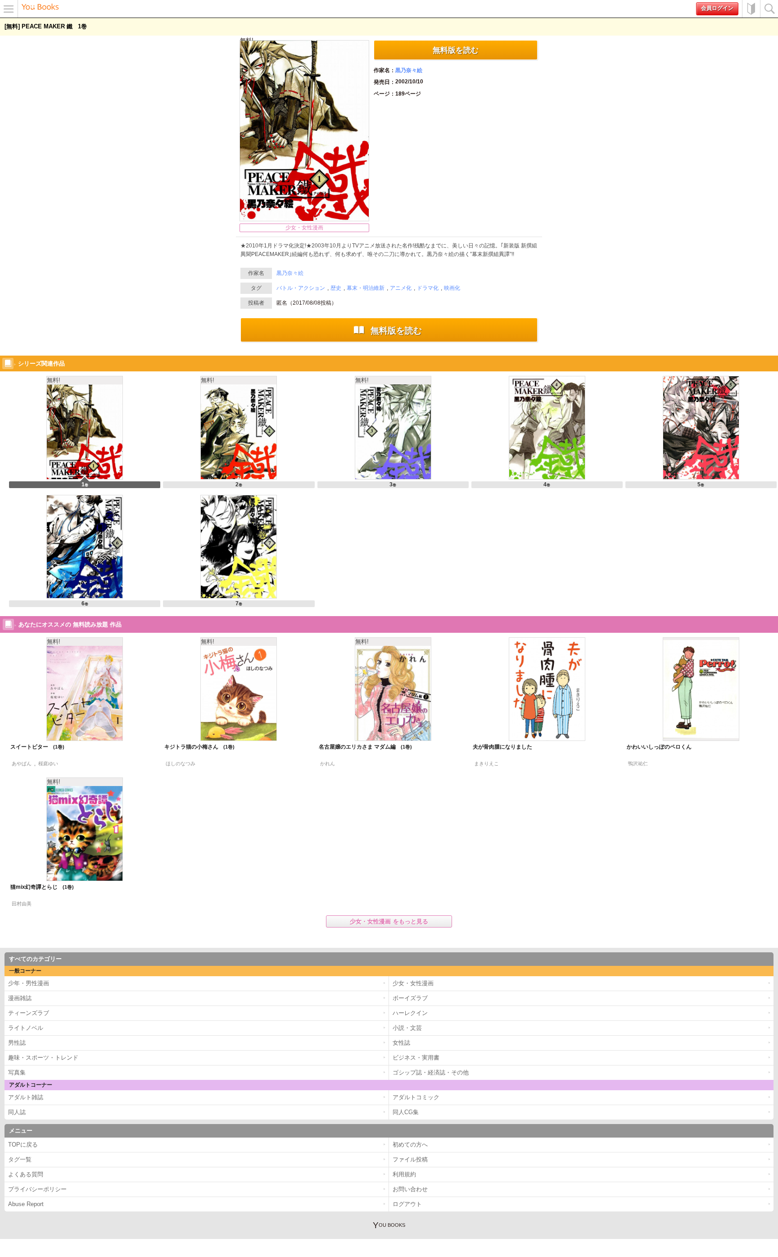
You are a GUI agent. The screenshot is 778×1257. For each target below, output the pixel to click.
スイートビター (34, 747)
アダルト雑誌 (25, 1097)
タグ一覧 (20, 1159)
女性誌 (401, 1042)
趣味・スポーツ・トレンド (43, 1057)
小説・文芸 (407, 1027)
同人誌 (17, 1112)
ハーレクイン (410, 1013)
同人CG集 (406, 1112)
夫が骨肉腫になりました (502, 747)
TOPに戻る (23, 1144)
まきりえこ (486, 763)
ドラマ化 (428, 288)
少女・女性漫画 (304, 227)
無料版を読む (456, 50)
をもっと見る (389, 921)
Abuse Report (26, 1204)
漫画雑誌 (20, 998)
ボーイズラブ (410, 998)
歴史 (335, 288)
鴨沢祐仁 (638, 763)
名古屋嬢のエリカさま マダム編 (362, 747)
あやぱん (22, 763)
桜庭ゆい (48, 763)
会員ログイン (717, 8)
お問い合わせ (410, 1189)
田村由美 (22, 903)
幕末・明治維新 (365, 288)
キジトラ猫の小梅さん (196, 747)
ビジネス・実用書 (416, 1057)
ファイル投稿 (410, 1159)
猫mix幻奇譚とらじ (38, 887)
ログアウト (407, 1204)
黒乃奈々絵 (408, 70)
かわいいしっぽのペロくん (659, 747)
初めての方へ (751, 9)
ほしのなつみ (180, 763)
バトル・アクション (300, 288)
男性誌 (17, 1042)
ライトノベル (25, 1027)
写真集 (17, 1072)
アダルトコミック (416, 1097)
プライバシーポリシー (37, 1189)
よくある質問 (25, 1174)
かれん (327, 763)
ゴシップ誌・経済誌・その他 (431, 1072)
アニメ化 (401, 288)
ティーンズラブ (28, 1013)
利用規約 (404, 1174)
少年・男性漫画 (28, 983)
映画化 (452, 288)
